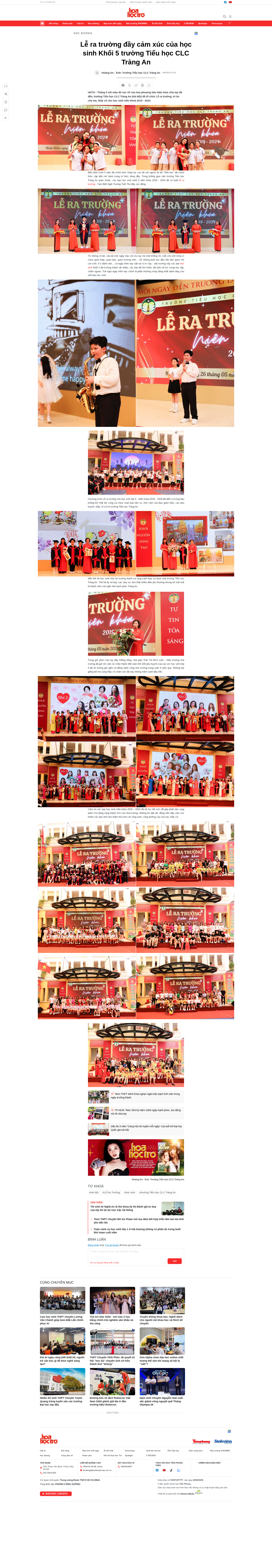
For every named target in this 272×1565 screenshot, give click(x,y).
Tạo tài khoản (112, 1245)
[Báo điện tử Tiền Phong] (201, 1442)
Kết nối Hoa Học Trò (113, 1455)
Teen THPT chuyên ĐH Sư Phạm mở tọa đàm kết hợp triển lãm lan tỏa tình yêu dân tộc (139, 1221)
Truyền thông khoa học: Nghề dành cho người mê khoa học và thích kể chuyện (161, 1320)
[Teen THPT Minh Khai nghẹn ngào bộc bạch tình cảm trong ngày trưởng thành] (98, 1097)
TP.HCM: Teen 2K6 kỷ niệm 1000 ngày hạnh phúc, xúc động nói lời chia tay (146, 1112)
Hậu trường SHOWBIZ (136, 23)
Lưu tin (6, 102)
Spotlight (202, 23)
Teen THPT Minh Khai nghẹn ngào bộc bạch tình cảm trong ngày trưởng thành (145, 1096)
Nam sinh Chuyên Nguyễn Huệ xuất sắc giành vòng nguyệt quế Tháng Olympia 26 (161, 1401)
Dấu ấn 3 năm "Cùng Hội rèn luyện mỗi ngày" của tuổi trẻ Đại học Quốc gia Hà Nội (146, 1128)
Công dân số (67, 1455)
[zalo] (180, 1470)
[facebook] (225, 2)
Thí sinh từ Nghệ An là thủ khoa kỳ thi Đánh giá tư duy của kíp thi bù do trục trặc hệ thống (123, 1208)
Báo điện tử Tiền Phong (136, 12)
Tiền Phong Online (116, 2)
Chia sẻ (6, 94)
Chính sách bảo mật (209, 1463)
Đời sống (53, 23)
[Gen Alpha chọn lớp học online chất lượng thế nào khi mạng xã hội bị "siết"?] (162, 1341)
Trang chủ (42, 23)
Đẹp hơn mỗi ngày (113, 23)
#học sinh (129, 1192)
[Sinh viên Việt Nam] (223, 1442)
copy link (136, 85)
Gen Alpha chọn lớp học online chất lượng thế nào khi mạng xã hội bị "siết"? (161, 1360)
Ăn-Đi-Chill (157, 23)
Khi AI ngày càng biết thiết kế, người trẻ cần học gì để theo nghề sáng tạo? (62, 1360)
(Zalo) (99, 1466)
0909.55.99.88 (89, 1466)
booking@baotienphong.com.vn (97, 1470)
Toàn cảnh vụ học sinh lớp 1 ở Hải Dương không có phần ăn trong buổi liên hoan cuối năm (137, 1231)
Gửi (175, 1261)
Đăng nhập (93, 1245)
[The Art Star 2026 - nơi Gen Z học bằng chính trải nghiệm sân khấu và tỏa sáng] (112, 1300)
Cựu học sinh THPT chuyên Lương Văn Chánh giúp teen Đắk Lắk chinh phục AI (61, 1320)
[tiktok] (173, 1470)
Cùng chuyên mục (57, 1282)
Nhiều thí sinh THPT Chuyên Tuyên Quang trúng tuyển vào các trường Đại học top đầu (61, 1401)
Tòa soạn (45, 1463)
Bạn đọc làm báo (57, 1493)
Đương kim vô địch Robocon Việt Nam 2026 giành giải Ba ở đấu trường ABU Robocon (110, 1401)
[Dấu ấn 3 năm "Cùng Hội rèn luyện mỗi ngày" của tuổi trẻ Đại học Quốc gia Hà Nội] (98, 1129)
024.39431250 (49, 1473)
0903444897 (126, 1466)
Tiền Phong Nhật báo (140, 2)
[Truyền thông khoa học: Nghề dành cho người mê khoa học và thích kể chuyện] (162, 1300)
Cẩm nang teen (196, 1450)
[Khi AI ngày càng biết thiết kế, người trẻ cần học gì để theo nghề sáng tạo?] (62, 1341)
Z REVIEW (189, 23)
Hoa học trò (49, 1439)
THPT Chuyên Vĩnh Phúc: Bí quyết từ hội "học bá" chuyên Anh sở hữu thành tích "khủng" (112, 1360)
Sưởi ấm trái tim (153, 1450)
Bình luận (6, 110)
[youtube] (230, 2)
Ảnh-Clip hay (173, 23)
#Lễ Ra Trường (111, 1192)
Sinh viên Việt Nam (166, 2)
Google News (196, 33)
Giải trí (80, 23)
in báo (142, 85)
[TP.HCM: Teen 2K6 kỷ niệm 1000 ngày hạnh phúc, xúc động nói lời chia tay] (98, 1113)
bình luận (149, 85)
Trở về (6, 118)
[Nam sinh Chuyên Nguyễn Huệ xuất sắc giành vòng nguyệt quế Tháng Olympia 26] (162, 1381)
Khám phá (67, 23)
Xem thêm (230, 23)
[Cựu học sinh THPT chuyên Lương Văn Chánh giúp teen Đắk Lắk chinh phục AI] (62, 1300)
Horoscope (217, 23)
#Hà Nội (93, 1192)
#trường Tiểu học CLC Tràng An (157, 1192)
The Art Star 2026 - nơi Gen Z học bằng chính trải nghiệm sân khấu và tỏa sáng (111, 1320)
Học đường (93, 23)
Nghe (6, 86)
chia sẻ (123, 85)
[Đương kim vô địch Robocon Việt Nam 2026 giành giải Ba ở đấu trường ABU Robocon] (112, 1381)
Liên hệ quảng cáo (90, 1463)
